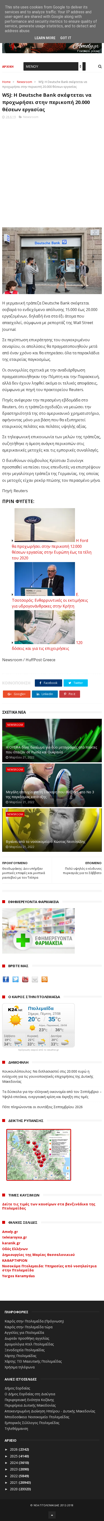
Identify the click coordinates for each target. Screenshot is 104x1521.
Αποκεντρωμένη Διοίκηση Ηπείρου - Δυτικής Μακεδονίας (50, 1411)
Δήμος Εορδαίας (17, 1388)
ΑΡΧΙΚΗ (8, 67)
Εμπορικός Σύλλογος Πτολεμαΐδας (32, 1422)
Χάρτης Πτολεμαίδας (20, 1355)
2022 (14, 1476)
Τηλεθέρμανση (16, 1428)
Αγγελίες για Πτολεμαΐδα (24, 1332)
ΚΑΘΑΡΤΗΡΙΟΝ (14, 1260)
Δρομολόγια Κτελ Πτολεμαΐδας (29, 1344)
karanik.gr (11, 1243)
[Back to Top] (52, 1515)
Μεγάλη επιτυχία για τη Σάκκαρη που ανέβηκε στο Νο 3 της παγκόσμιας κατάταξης (50, 794)
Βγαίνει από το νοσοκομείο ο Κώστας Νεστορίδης (45, 841)
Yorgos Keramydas (18, 1276)
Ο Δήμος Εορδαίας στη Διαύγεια (30, 1394)
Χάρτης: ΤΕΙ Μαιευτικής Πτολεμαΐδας (33, 1361)
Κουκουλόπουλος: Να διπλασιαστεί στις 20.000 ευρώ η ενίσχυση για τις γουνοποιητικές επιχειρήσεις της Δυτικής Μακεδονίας (47, 1076)
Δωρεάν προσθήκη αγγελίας (27, 1338)
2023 (14, 1469)
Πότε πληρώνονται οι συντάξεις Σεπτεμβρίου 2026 (42, 1107)
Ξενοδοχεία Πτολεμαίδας (25, 1350)
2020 (14, 1489)
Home (6, 82)
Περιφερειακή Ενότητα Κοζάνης (29, 1399)
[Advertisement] (52, 172)
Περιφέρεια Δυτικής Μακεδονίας (30, 1405)
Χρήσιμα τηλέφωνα (20, 1367)
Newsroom (24, 82)
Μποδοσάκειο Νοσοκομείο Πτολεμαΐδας (37, 1417)
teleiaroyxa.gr (14, 1237)
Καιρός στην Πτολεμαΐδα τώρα (28, 1327)
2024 (14, 1462)
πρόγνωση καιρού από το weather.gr (38, 1050)
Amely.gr (10, 1231)
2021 (14, 1482)
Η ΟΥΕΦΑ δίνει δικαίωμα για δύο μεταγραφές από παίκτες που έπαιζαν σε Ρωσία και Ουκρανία (51, 749)
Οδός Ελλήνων (15, 1248)
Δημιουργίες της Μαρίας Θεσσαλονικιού (38, 1254)
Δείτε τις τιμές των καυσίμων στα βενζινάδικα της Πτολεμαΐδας (48, 1206)
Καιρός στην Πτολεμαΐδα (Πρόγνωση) (34, 1321)
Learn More (45, 38)
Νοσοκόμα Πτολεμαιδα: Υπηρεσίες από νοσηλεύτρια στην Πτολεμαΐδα (49, 1268)
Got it (65, 38)
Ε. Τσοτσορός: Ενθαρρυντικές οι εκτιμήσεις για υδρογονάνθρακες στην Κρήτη (50, 600)
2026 (14, 1449)
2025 (14, 1456)
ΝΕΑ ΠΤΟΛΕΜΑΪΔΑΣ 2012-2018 (54, 1505)
